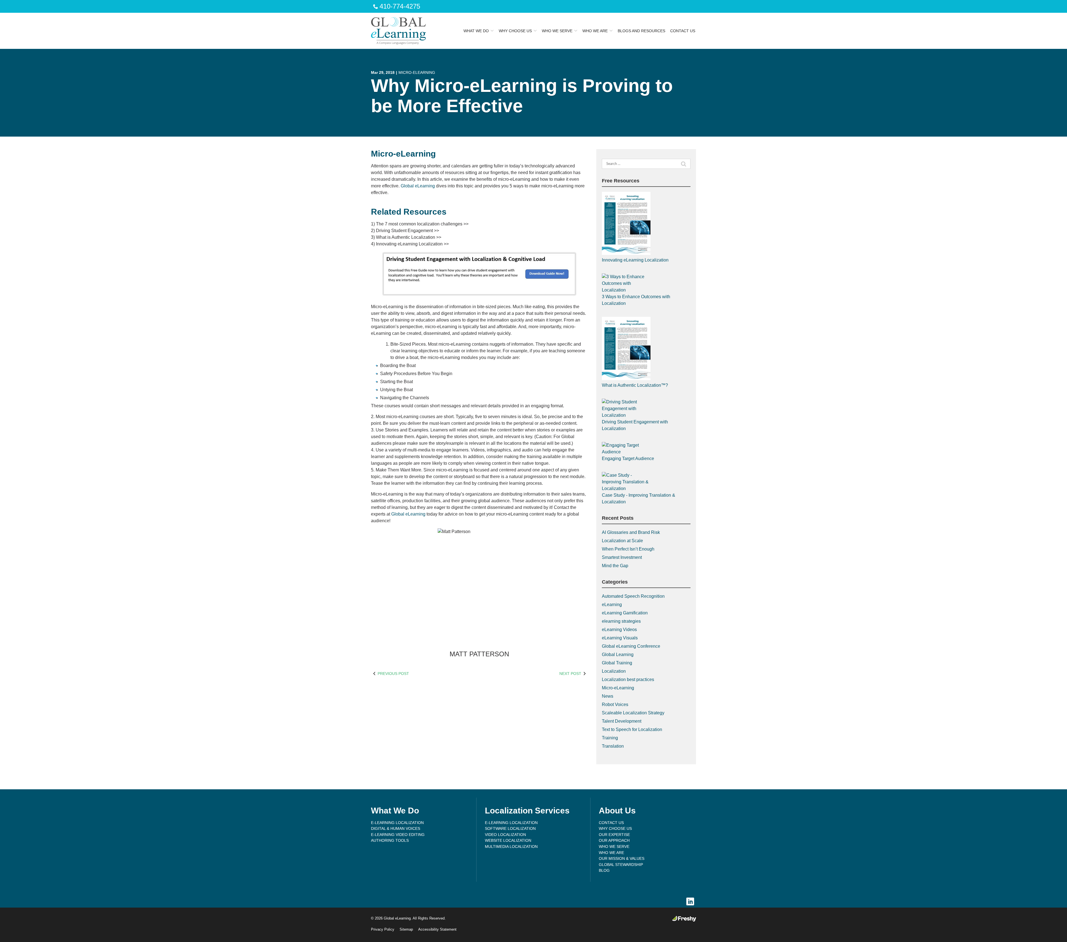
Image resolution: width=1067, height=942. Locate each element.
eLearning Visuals (620, 637)
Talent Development (621, 721)
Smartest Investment (622, 557)
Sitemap (406, 929)
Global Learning (618, 654)
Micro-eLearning (416, 72)
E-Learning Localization (397, 822)
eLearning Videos (619, 629)
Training (610, 737)
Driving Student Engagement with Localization (635, 425)
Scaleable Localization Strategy (633, 712)
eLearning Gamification (625, 613)
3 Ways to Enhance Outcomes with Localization (636, 300)
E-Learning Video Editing (398, 834)
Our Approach (614, 840)
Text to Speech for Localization (632, 729)
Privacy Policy (382, 929)
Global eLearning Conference (631, 646)
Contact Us (682, 31)
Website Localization (508, 840)
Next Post (570, 673)
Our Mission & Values (621, 858)
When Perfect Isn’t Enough (628, 549)
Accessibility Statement (437, 929)
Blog (604, 870)
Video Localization (505, 834)
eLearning (612, 604)
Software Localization (510, 828)
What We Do (476, 31)
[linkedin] (690, 902)
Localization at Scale (622, 540)
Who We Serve (557, 31)
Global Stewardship (621, 864)
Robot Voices (615, 704)
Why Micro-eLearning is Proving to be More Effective (522, 95)
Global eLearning (418, 186)
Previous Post (393, 673)
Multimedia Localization (511, 846)
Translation (613, 746)
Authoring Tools (390, 840)
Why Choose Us (515, 31)
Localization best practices (628, 679)
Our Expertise (614, 834)
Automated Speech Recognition (633, 596)
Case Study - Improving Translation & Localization (638, 498)
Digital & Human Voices (395, 828)
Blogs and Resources (641, 31)
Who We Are (595, 31)
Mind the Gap (615, 565)
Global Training (617, 662)
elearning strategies (621, 621)
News (607, 696)
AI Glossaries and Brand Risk (631, 532)
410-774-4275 (400, 6)
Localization (614, 671)
